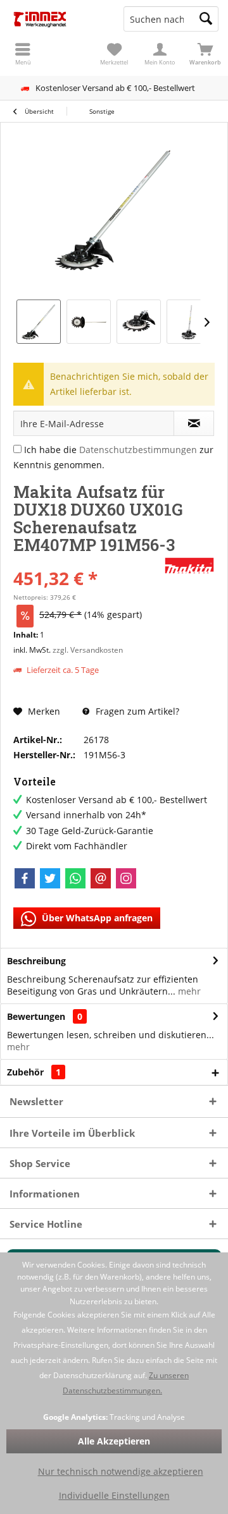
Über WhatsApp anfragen (96, 918)
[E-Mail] (101, 878)
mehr (188, 991)
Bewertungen (36, 1016)
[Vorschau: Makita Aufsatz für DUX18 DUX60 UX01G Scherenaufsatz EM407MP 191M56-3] (38, 322)
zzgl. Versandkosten (88, 650)
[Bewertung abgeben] (87, 561)
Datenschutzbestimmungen (138, 450)
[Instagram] (126, 878)
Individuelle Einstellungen (114, 1495)
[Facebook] (25, 878)
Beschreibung (36, 961)
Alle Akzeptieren (114, 1441)
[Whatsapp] (75, 878)
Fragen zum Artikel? (136, 711)
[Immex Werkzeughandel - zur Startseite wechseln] (57, 19)
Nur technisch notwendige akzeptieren (120, 1471)
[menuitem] (205, 54)
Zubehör (34, 1072)
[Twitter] (50, 878)
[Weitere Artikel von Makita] (189, 565)
